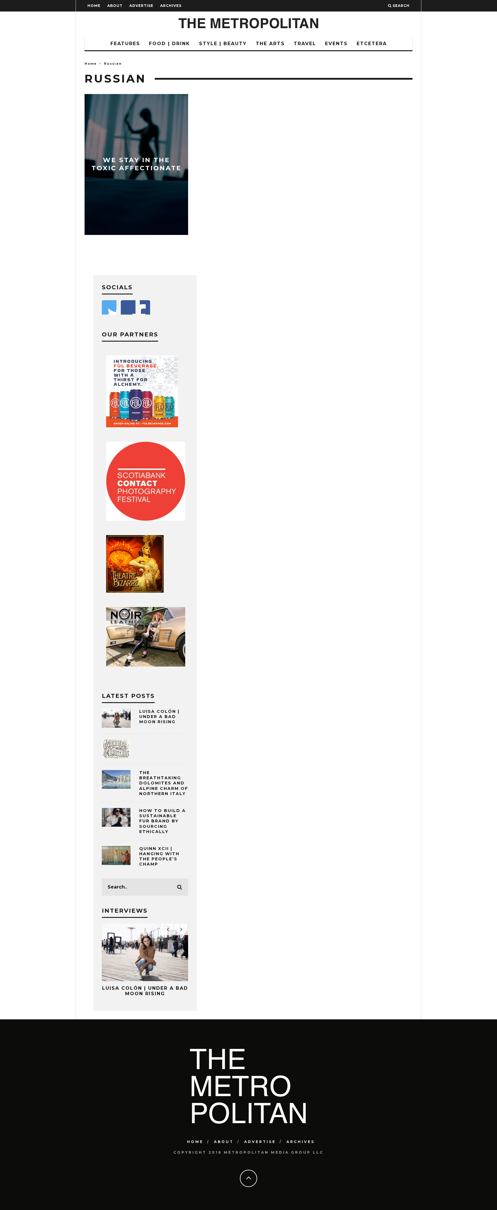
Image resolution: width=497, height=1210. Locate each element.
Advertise (141, 5)
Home (93, 5)
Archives (170, 5)
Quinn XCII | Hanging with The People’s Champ (159, 856)
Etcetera (372, 43)
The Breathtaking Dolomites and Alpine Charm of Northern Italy (163, 783)
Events (336, 43)
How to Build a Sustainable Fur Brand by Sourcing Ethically (162, 821)
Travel (305, 43)
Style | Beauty (223, 43)
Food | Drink (169, 43)
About (115, 5)
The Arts (270, 43)
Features (125, 43)
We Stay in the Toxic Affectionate (136, 164)
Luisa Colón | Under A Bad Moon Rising (159, 716)
